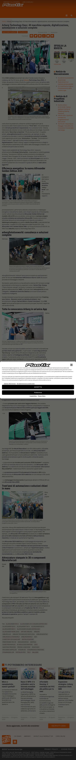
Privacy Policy (41, 396)
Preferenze (38, 392)
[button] (71, 365)
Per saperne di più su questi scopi (26, 383)
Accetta (38, 387)
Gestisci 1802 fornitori (10, 383)
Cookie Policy (33, 396)
